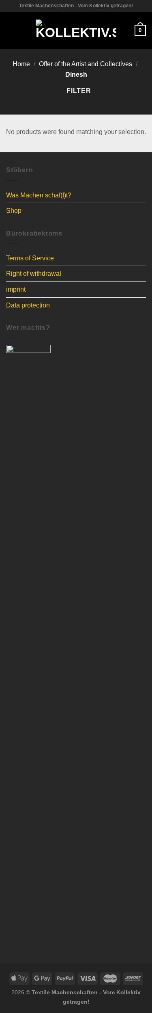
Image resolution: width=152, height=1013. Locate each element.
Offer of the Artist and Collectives (85, 64)
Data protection (28, 305)
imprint (16, 289)
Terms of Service (30, 258)
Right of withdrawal (33, 273)
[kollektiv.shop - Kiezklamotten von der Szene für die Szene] (76, 30)
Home (21, 64)
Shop (13, 210)
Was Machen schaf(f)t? (38, 195)
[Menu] (11, 30)
